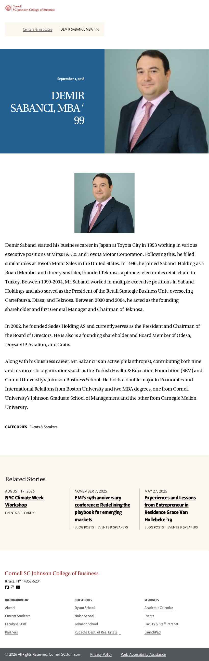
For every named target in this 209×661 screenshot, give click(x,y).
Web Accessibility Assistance (143, 654)
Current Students (17, 616)
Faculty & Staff (15, 624)
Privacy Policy (101, 654)
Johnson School (86, 624)
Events (149, 616)
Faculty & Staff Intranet (161, 624)
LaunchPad (153, 632)
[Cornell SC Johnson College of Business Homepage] (104, 574)
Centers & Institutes (37, 29)
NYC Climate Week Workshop (24, 501)
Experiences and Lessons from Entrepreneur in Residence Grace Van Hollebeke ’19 (170, 508)
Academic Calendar (159, 608)
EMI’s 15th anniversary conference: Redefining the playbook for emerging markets (102, 508)
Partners (11, 632)
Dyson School (85, 608)
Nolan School (84, 616)
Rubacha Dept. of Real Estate (96, 632)
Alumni (10, 608)
